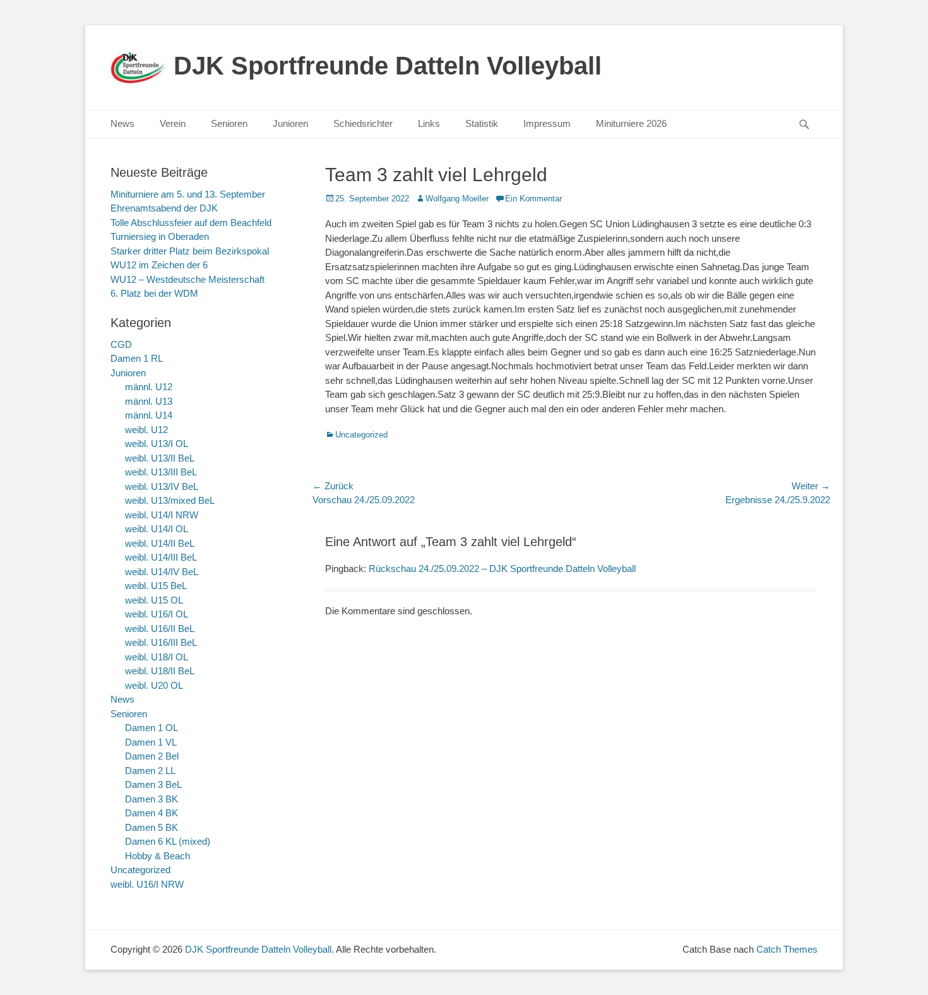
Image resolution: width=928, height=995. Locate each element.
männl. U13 (148, 401)
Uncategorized (361, 434)
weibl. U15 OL (154, 600)
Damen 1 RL (136, 358)
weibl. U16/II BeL (159, 628)
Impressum (547, 123)
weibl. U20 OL (154, 685)
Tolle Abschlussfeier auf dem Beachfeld (190, 222)
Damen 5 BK (151, 827)
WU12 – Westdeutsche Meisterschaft (187, 279)
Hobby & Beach (157, 855)
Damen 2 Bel (152, 756)
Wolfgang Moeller (457, 198)
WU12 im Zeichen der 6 (159, 264)
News (122, 123)
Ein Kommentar (533, 198)
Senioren (229, 123)
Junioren (290, 123)
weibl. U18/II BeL (159, 670)
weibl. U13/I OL (156, 443)
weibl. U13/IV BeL (161, 486)
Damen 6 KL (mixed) (167, 841)
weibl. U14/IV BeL (161, 571)
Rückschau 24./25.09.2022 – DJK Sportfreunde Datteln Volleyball (502, 568)
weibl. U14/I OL (156, 528)
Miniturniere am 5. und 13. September (187, 194)
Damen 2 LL (150, 770)
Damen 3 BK (151, 799)
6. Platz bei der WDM (154, 293)
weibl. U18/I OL (156, 657)
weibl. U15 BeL (156, 585)
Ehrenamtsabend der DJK (164, 208)
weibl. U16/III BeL (161, 642)
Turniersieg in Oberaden (159, 236)
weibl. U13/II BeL (159, 458)
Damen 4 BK (151, 812)
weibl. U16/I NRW (147, 884)
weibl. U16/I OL (156, 614)
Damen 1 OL (151, 727)
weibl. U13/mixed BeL (170, 500)
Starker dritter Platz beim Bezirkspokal (189, 251)
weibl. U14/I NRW (161, 514)
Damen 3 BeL (153, 784)
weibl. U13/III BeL (161, 472)
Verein (173, 123)
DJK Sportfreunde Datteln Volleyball (388, 66)
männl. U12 (148, 386)
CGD (121, 344)
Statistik (481, 123)
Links (429, 123)
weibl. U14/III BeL (161, 557)
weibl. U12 (146, 429)
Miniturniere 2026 (631, 123)
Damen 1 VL (151, 742)
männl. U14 (148, 415)
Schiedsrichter (363, 123)
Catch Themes (787, 949)
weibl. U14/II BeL (159, 543)
